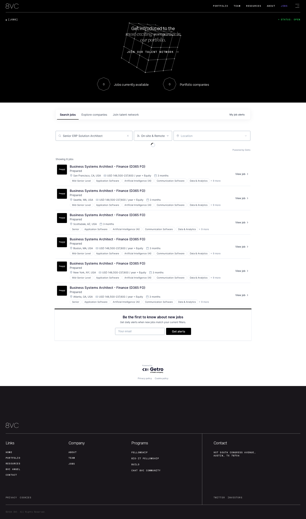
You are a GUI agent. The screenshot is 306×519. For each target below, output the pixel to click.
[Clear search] (128, 136)
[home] (12, 6)
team (72, 458)
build (135, 464)
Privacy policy (145, 378)
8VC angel (13, 469)
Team (237, 6)
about (73, 452)
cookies (25, 497)
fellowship (139, 452)
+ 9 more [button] (216, 180)
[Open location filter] (246, 136)
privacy (11, 497)
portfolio (13, 458)
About (271, 6)
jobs (68, 114)
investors (235, 497)
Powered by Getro (241, 150)
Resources (253, 6)
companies (94, 114)
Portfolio (220, 6)
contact (11, 475)
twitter (219, 497)
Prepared (76, 171)
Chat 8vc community (146, 470)
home (9, 452)
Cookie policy (161, 378)
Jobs (284, 6)
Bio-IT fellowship (145, 458)
